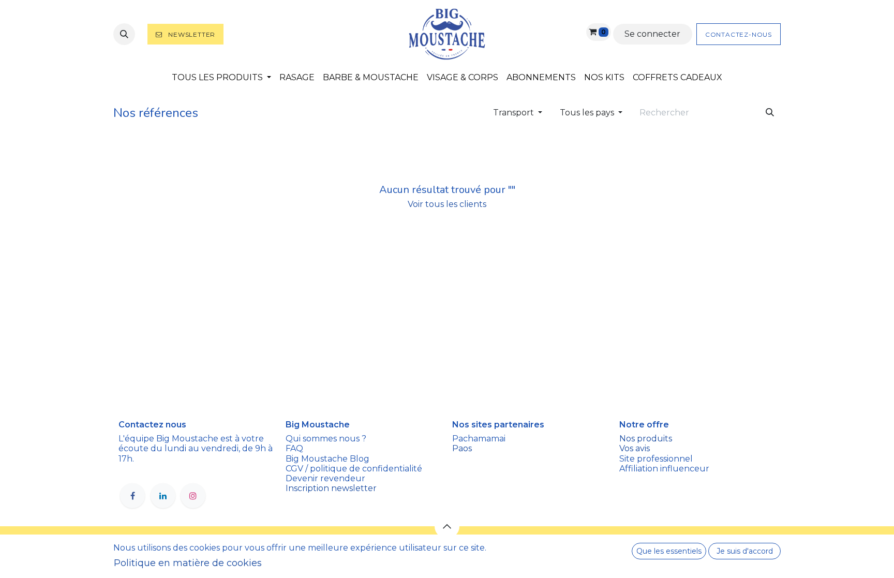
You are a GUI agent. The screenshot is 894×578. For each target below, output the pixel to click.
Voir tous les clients (447, 204)
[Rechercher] (770, 113)
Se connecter (652, 34)
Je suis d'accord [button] (745, 551)
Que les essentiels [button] (669, 551)
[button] (124, 34)
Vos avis (635, 448)
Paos (462, 448)
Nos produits (645, 438)
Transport (513, 112)
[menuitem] (221, 77)
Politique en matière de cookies (188, 563)
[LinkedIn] (163, 495)
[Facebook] (132, 495)
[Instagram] (193, 495)
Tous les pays (587, 112)
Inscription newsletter (331, 488)
